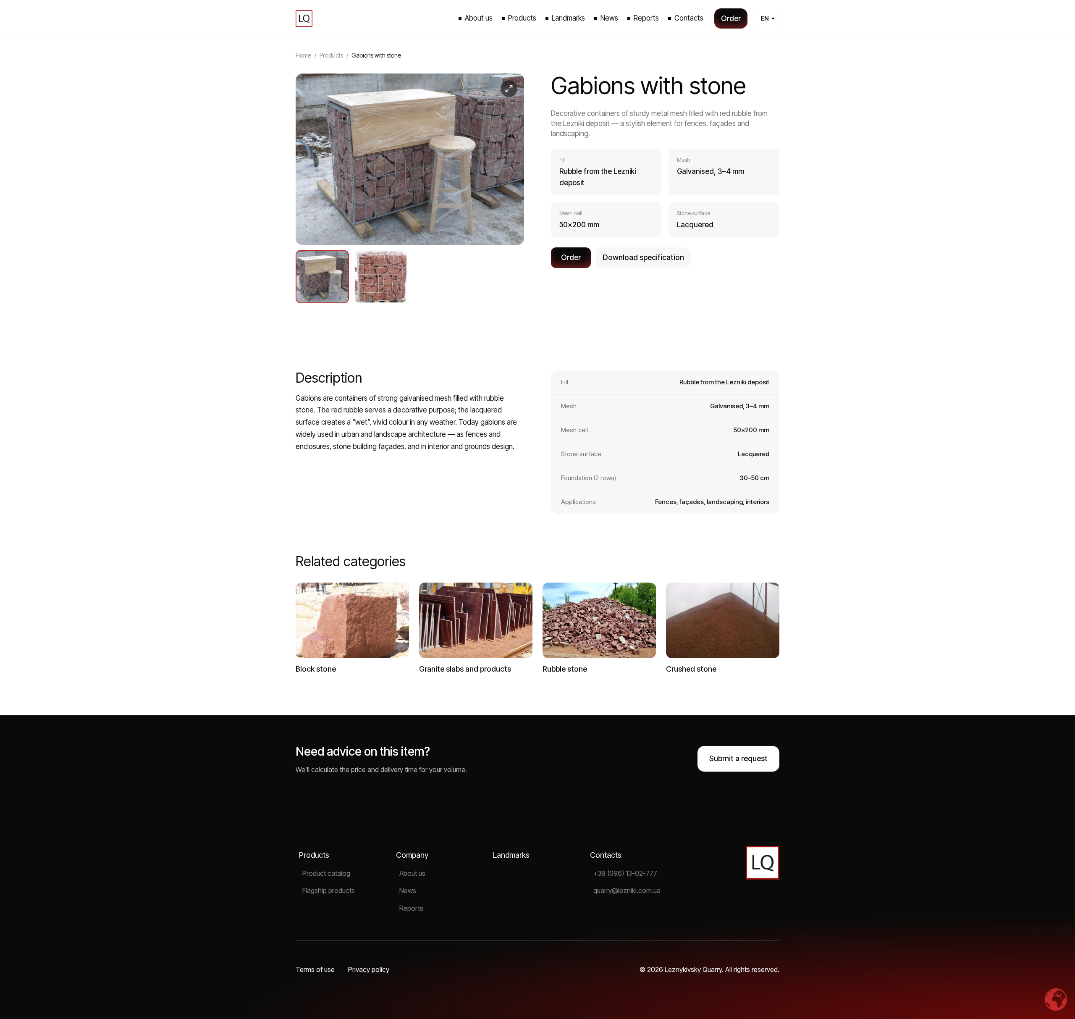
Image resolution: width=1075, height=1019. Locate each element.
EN (764, 18)
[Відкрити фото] (410, 159)
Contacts (605, 855)
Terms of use (315, 969)
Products (331, 55)
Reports (411, 908)
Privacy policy (368, 969)
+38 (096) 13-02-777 (625, 873)
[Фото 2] (380, 276)
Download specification (643, 257)
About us (412, 873)
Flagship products (328, 890)
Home (303, 55)
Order (571, 257)
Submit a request (738, 758)
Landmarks (511, 855)
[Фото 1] (322, 276)
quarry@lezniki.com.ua (627, 890)
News (407, 890)
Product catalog (326, 873)
